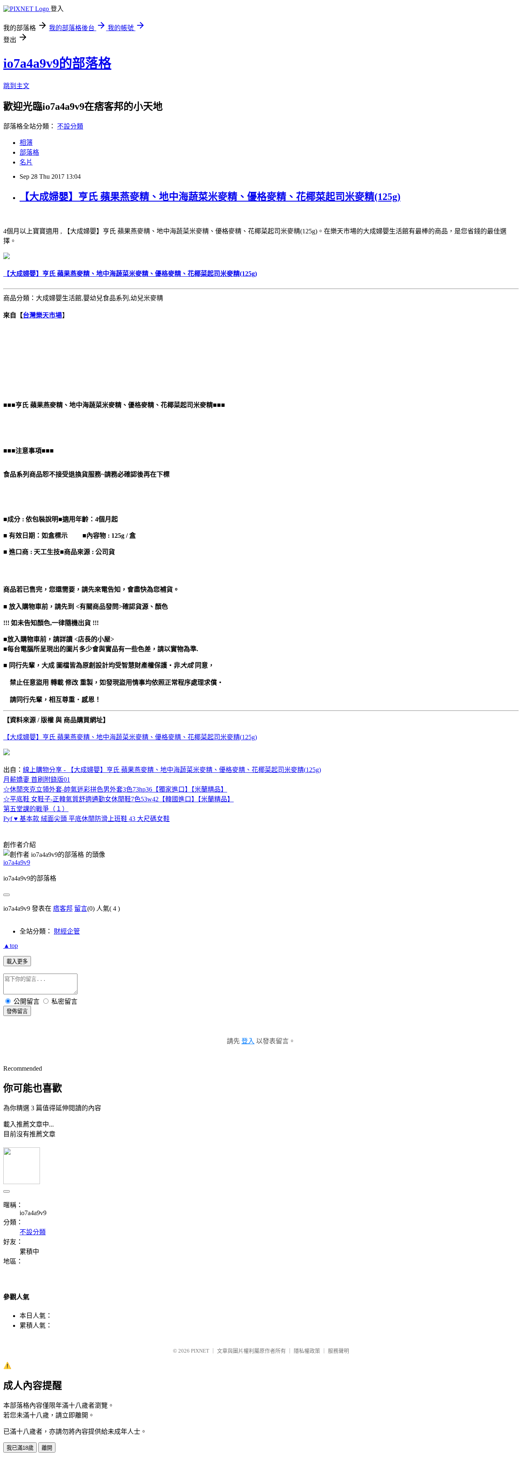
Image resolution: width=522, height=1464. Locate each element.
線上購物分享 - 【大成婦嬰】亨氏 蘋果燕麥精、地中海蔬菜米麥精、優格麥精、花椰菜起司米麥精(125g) (172, 769)
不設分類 (70, 126)
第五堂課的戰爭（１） (36, 808)
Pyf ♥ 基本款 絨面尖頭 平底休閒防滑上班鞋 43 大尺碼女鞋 (86, 818)
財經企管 (67, 931)
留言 (80, 908)
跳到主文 (16, 85)
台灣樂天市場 (42, 315)
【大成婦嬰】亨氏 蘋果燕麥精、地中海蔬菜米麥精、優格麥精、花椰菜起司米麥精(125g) (210, 196)
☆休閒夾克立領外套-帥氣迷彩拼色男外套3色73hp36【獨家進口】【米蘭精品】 (115, 789)
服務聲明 (338, 1351)
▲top (10, 945)
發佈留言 (17, 1011)
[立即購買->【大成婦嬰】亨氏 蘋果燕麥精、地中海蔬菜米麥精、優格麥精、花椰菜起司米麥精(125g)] (6, 256)
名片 (26, 162)
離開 (47, 1448)
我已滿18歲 (20, 1448)
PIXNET (200, 1351)
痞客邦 (63, 908)
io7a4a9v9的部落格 (57, 63)
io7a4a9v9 (16, 862)
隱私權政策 (307, 1351)
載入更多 (17, 961)
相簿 (26, 142)
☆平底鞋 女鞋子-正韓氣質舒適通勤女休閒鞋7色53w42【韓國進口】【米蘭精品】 (118, 799)
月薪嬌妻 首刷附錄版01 (36, 779)
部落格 (29, 152)
